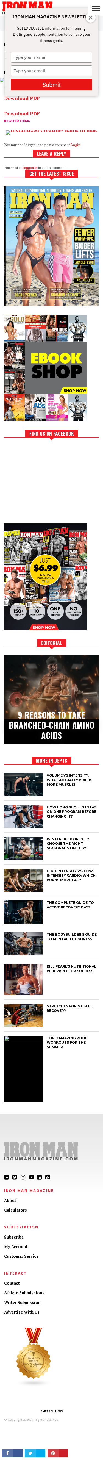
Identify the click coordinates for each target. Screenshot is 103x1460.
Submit (52, 84)
